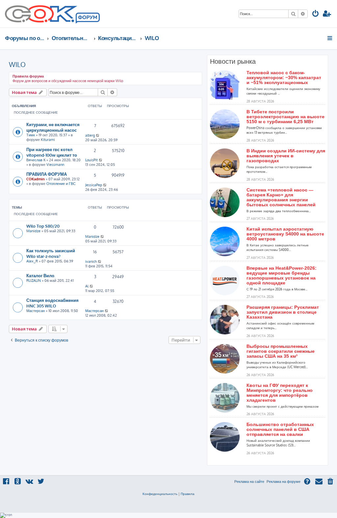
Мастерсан (35, 310)
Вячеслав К (35, 160)
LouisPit (91, 160)
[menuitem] (315, 14)
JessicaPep (93, 185)
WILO (17, 64)
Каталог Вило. (40, 275)
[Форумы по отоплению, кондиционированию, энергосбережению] (87, 18)
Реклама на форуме (283, 481)
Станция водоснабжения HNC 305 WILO (52, 302)
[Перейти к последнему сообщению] (98, 135)
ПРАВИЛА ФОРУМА (46, 174)
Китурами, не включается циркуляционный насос (53, 127)
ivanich (91, 261)
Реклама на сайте (249, 481)
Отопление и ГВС (61, 183)
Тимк (30, 135)
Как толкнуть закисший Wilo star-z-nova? (50, 253)
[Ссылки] (330, 38)
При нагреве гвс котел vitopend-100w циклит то (51, 152)
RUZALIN (33, 280)
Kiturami (48, 139)
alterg (90, 135)
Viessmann (55, 164)
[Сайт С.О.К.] (52, 13)
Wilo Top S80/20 (43, 226)
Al (87, 286)
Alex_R (32, 261)
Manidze (33, 231)
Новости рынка (233, 61)
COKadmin (35, 179)
